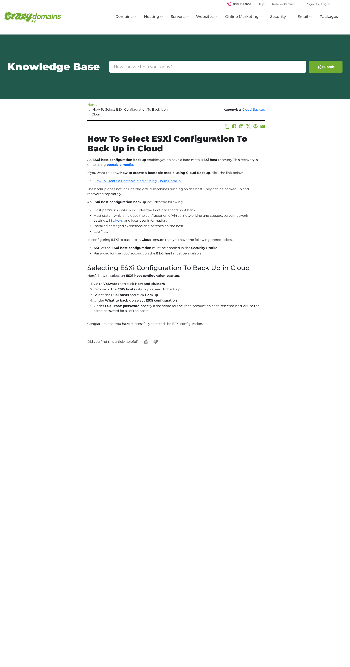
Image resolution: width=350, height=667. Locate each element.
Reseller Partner (283, 4)
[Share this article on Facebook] (234, 126)
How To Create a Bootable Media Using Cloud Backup (137, 181)
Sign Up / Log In (318, 4)
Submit (328, 67)
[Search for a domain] (339, 4)
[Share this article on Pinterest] (255, 126)
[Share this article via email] (262, 126)
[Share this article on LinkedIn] (241, 126)
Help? (262, 4)
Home (92, 105)
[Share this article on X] (248, 126)
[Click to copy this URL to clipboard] (227, 126)
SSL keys (116, 220)
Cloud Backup (253, 109)
